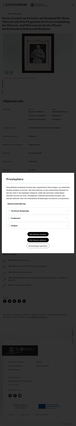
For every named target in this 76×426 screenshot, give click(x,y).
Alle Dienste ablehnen (37, 240)
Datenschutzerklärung (16, 204)
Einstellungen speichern (38, 246)
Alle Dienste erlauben (38, 234)
